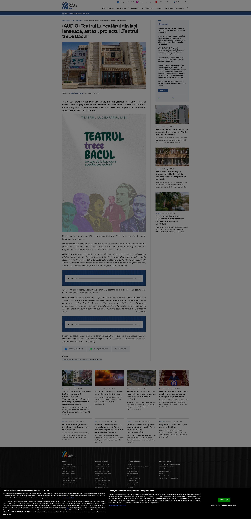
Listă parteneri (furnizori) (117, 505)
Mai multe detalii (68, 498)
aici (68, 507)
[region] (125, 503)
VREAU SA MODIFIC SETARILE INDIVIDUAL (223, 505)
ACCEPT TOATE (224, 500)
